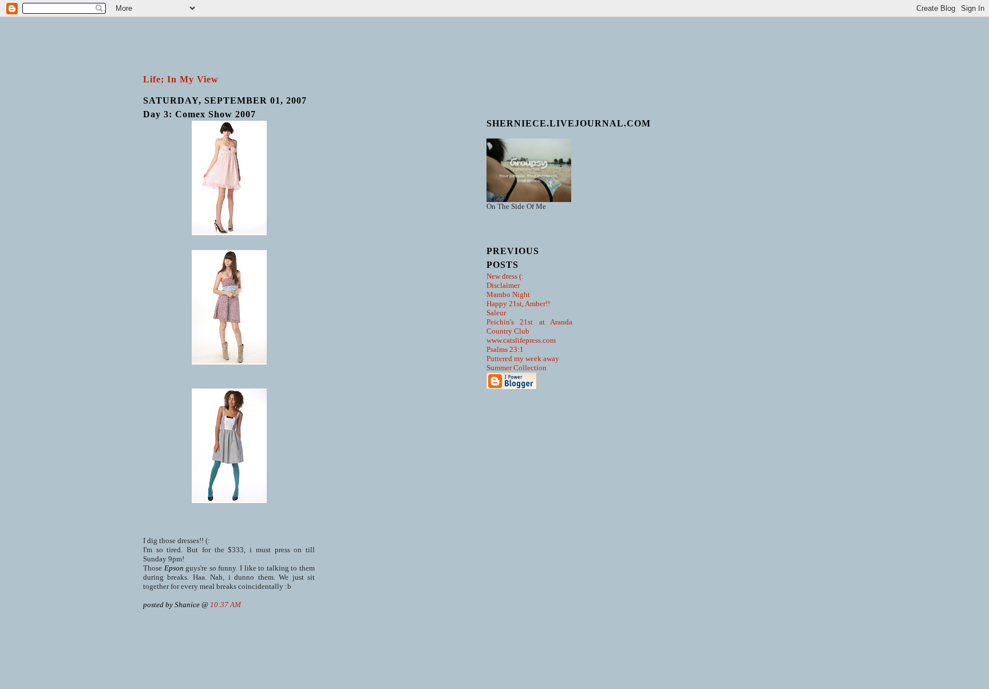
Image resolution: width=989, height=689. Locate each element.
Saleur (496, 312)
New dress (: (505, 276)
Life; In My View (181, 79)
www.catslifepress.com (521, 340)
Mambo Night (508, 294)
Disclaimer (503, 285)
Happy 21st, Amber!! (518, 303)
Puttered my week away (522, 358)
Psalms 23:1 (505, 349)
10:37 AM (225, 604)
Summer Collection (516, 367)
